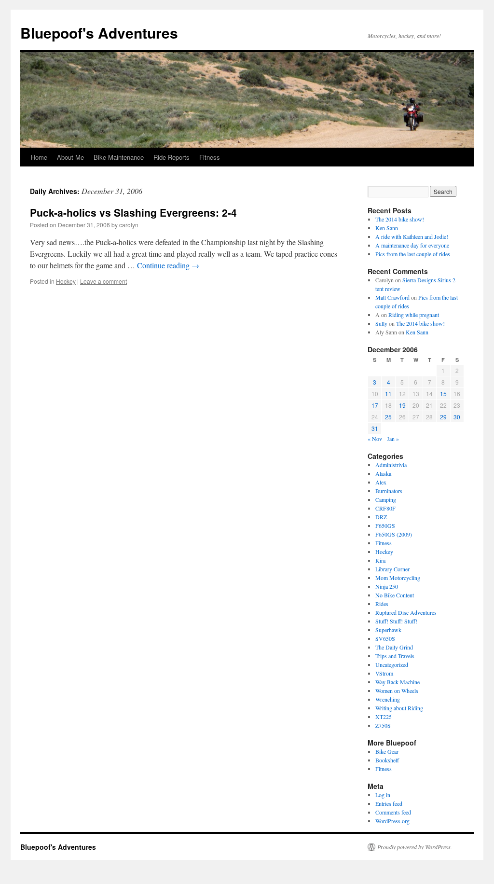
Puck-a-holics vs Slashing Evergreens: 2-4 (133, 212)
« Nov (375, 438)
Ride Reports (171, 157)
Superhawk (388, 630)
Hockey (66, 281)
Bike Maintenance (119, 157)
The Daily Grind (394, 647)
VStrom (384, 673)
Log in (382, 795)
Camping (385, 499)
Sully (381, 323)
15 (443, 393)
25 (388, 417)
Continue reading (168, 265)
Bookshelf (387, 760)
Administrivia (391, 465)
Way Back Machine (397, 682)
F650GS (385, 525)
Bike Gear (386, 751)
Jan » (393, 438)
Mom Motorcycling (397, 577)
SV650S (385, 638)
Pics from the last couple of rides (412, 254)
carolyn (128, 225)
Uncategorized (391, 664)
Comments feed (393, 812)
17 (374, 405)
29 (443, 417)
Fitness (209, 157)
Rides (381, 604)
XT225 (383, 716)
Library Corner (392, 569)
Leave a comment (103, 281)
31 (374, 428)
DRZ (381, 517)
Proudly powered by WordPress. (414, 847)
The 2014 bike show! (399, 219)
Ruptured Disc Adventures (406, 612)
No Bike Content (394, 595)
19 (402, 405)
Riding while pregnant (413, 314)
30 (456, 417)
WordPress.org (392, 821)
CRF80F (385, 508)
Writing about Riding (399, 708)
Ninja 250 (386, 586)
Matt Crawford (392, 297)
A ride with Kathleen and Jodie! (411, 236)
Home (39, 157)
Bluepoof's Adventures (99, 32)
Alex (380, 482)
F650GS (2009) (393, 534)
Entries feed (388, 803)
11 (388, 393)
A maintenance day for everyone (412, 245)
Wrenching (387, 699)
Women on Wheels (396, 690)
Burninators (388, 491)
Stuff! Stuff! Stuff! (396, 621)
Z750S (383, 725)
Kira (380, 560)
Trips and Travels (394, 656)
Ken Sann (386, 228)
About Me (70, 157)
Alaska (383, 473)
